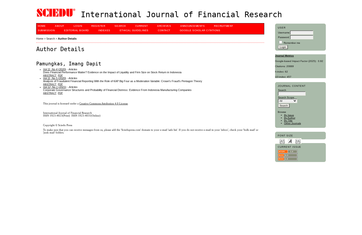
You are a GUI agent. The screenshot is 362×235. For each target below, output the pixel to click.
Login (78, 26)
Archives (164, 26)
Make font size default (290, 141)
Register (98, 26)
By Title (288, 120)
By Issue (289, 115)
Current (141, 26)
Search (120, 26)
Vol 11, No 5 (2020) (54, 78)
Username (284, 32)
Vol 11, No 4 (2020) (54, 69)
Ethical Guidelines (134, 30)
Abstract (49, 75)
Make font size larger (298, 141)
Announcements (192, 26)
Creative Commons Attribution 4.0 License (103, 103)
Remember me (292, 43)
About (59, 26)
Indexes (104, 30)
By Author (289, 118)
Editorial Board (76, 30)
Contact (164, 30)
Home (42, 26)
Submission (46, 30)
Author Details (67, 38)
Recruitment (223, 26)
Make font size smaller (282, 141)
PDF (60, 75)
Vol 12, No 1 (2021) (54, 87)
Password (283, 37)
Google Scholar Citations (200, 30)
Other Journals (292, 123)
